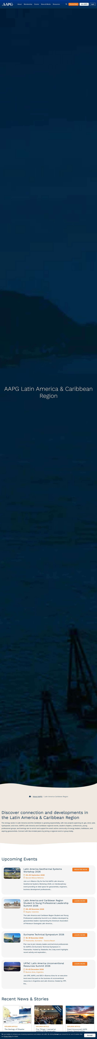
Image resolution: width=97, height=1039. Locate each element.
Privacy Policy (8, 1036)
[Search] (66, 4)
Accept (89, 1035)
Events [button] (36, 4)
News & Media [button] (46, 4)
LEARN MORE (79, 901)
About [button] (20, 4)
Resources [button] (56, 4)
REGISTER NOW (80, 869)
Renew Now (73, 4)
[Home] (30, 796)
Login (92, 4)
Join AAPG (84, 4)
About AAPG (37, 796)
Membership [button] (28, 4)
